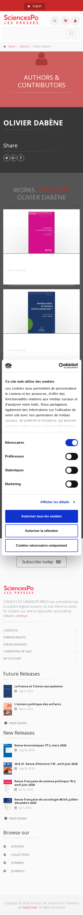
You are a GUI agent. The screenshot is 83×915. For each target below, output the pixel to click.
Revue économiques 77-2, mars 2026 (40, 745)
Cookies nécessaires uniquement (41, 545)
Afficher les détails (54, 502)
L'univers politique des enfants (37, 704)
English (36, 6)
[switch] (71, 456)
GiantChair (29, 907)
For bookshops (15, 644)
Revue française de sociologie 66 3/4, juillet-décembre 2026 (46, 801)
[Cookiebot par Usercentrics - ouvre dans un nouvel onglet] (59, 366)
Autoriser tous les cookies (41, 516)
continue (21, 616)
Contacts (11, 630)
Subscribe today (37, 561)
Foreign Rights (15, 637)
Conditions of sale (18, 651)
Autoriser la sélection (41, 531)
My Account (12, 658)
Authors (24, 46)
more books (17, 723)
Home (11, 46)
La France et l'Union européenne (38, 686)
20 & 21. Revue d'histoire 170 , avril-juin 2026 (45, 764)
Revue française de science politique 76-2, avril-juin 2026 (45, 783)
